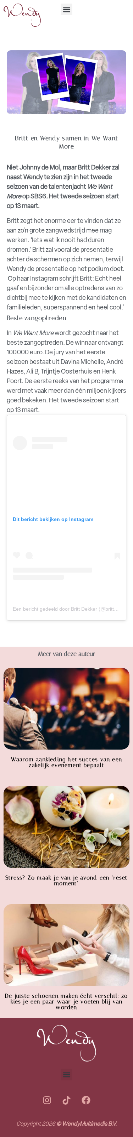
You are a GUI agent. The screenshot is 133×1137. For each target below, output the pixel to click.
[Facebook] (86, 1100)
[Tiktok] (67, 1100)
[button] (66, 9)
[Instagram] (47, 1100)
